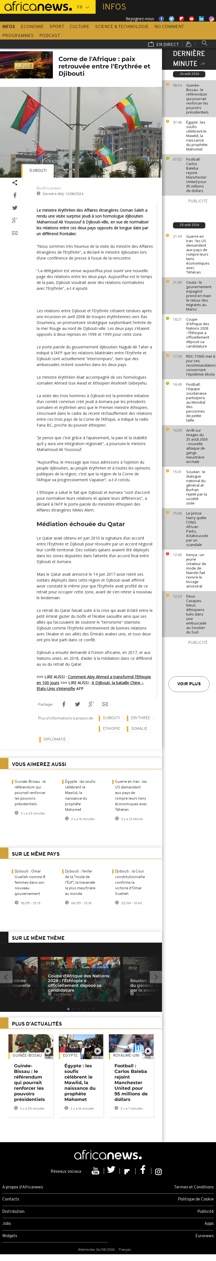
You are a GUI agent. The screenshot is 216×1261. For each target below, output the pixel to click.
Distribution (13, 1212)
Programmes (18, 36)
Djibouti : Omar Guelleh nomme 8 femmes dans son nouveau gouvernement (30, 882)
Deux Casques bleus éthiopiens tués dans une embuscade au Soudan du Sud (196, 614)
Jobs (6, 1224)
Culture (79, 27)
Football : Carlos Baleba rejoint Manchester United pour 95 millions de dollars (196, 175)
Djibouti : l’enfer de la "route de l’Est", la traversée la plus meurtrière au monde (80, 882)
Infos (8, 27)
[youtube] (96, 1171)
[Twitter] (112, 1171)
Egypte (70, 1056)
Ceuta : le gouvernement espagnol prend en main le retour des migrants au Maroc (199, 295)
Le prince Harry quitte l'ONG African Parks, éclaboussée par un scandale (197, 529)
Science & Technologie (122, 27)
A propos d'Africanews (22, 1187)
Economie (32, 27)
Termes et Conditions (194, 1187)
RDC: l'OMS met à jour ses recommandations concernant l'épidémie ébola (199, 365)
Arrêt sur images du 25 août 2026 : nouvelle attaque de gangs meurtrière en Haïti (197, 446)
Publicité (205, 1212)
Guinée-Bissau (27, 1056)
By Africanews (49, 188)
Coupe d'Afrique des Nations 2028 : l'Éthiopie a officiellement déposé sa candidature (197, 332)
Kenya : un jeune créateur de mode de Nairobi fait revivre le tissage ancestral (196, 570)
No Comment (169, 27)
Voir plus (189, 684)
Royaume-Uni (126, 1056)
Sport (57, 27)
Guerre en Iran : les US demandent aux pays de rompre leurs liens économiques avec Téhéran (198, 254)
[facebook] (143, 1171)
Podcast (49, 36)
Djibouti (38, 171)
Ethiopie (111, 729)
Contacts (10, 1199)
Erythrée (140, 718)
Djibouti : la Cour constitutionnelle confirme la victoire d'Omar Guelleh (130, 882)
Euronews (204, 1236)
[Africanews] (36, 5)
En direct (167, 45)
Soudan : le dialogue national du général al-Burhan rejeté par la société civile (196, 487)
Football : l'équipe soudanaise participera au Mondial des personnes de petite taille (196, 402)
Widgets (9, 1236)
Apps (209, 1224)
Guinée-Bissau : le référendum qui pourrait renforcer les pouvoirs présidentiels (197, 98)
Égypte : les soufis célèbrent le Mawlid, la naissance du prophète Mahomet (197, 135)
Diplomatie (55, 739)
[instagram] (158, 1171)
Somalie (139, 729)
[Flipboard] (128, 1171)
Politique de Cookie (196, 1199)
